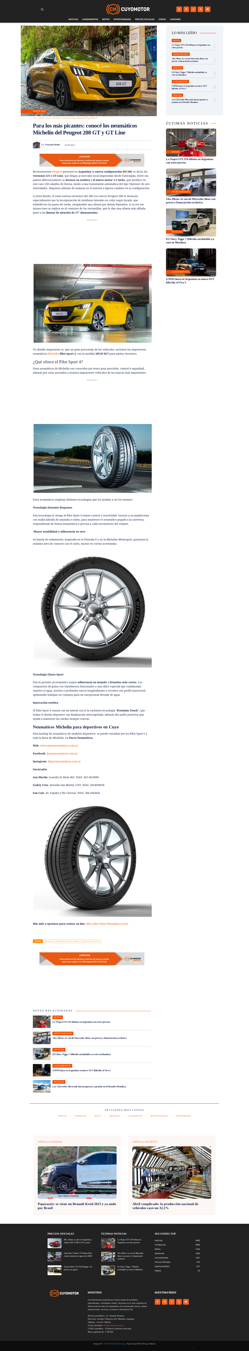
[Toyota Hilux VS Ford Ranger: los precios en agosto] (55, 1270)
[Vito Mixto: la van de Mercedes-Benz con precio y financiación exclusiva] (42, 1038)
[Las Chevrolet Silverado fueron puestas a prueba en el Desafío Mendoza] (42, 1086)
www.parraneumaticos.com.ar (59, 745)
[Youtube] (207, 9)
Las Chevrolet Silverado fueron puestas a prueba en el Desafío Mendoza (89, 1086)
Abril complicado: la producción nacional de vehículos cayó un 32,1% (165, 1206)
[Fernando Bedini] (37, 144)
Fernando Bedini (52, 145)
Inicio (35, 118)
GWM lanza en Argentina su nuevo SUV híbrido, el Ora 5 (81, 1070)
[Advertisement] (92, 241)
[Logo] (128, 9)
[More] (148, 145)
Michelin (53, 353)
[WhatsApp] (121, 145)
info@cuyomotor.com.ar (114, 1325)
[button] (42, 9)
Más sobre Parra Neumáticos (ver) (107, 923)
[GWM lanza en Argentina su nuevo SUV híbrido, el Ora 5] (42, 1070)
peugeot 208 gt (92, 941)
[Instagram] (186, 9)
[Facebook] (179, 9)
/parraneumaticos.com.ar (62, 753)
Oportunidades (63, 1033)
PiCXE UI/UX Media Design (114, 1344)
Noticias (39, 111)
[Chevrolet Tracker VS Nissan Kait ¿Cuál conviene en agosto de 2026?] (55, 1257)
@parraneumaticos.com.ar (64, 761)
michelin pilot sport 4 (69, 941)
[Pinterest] (115, 145)
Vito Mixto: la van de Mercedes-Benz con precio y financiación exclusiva (89, 1038)
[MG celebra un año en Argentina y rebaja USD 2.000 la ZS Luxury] (55, 1243)
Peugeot (57, 171)
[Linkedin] (128, 145)
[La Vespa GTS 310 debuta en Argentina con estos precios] (42, 1022)
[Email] (134, 145)
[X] (200, 9)
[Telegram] (141, 145)
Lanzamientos (62, 1066)
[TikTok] (193, 9)
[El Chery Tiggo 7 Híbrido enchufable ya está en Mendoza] (42, 1054)
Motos (57, 1017)
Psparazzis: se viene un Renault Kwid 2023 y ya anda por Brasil (77, 1206)
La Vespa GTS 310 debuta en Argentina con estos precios (81, 1022)
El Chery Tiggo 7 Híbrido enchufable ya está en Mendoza (81, 1054)
